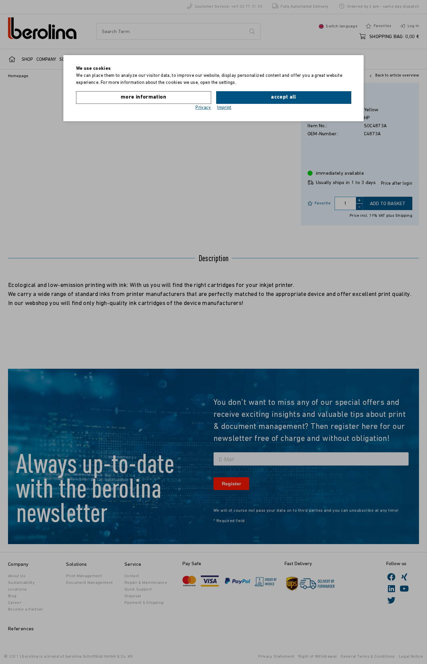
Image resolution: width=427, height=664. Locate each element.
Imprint (224, 107)
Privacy (203, 107)
